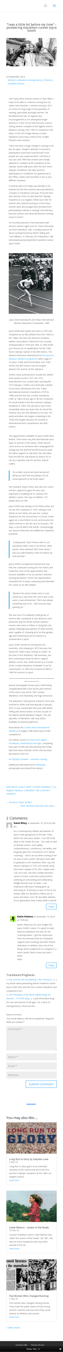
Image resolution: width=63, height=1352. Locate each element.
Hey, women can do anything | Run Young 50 (30, 979)
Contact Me (21, 1345)
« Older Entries (13, 1327)
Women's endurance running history (25, 80)
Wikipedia (40, 764)
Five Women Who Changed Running (29, 1296)
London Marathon (42, 786)
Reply (51, 906)
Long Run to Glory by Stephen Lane (28, 1159)
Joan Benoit (11, 786)
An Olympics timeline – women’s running (28, 759)
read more (14, 1180)
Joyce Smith (25, 786)
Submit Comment (41, 1084)
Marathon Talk (32, 790)
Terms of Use (37, 1345)
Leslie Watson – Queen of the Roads (29, 1227)
